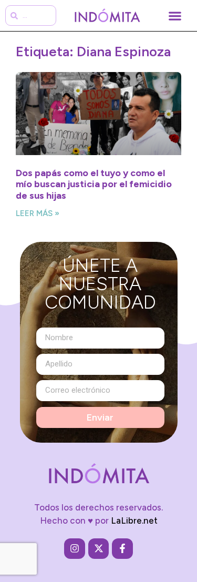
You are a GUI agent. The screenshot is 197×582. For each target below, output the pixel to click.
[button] (174, 15)
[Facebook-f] (122, 548)
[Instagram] (74, 548)
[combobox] (30, 15)
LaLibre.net (134, 520)
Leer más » (37, 213)
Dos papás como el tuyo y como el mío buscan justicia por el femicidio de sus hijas (94, 184)
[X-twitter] (98, 548)
